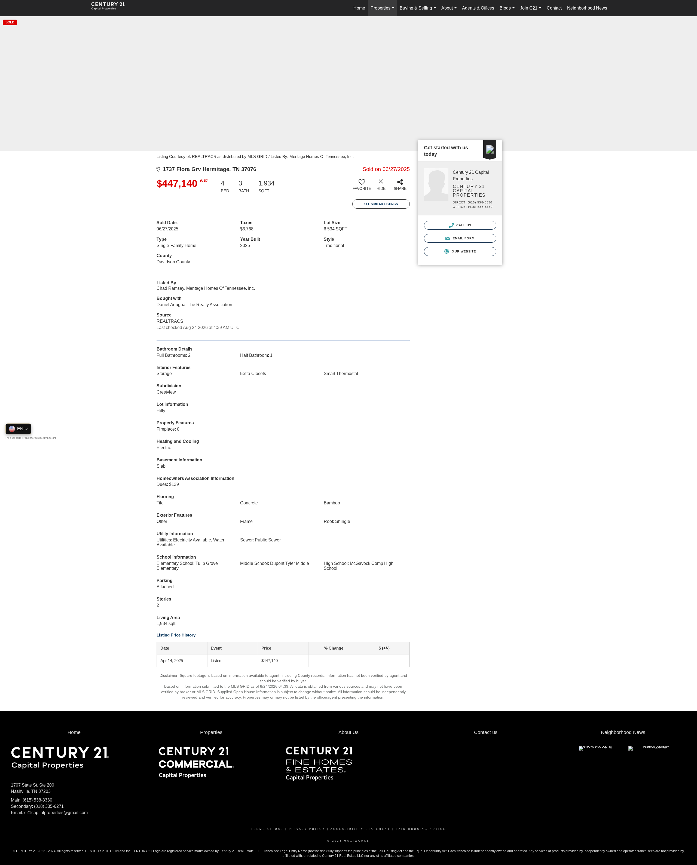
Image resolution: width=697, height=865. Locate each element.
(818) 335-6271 (49, 806)
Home (359, 8)
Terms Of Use (267, 829)
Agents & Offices (478, 8)
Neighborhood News (587, 8)
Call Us (463, 225)
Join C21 (531, 11)
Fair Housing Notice (421, 829)
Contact (554, 8)
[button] (18, 429)
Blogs (508, 11)
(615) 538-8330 (37, 800)
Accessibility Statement (360, 829)
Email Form (463, 238)
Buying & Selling (419, 11)
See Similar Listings (381, 204)
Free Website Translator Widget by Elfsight (30, 437)
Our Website (463, 251)
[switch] (361, 187)
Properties (383, 11)
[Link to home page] (110, 8)
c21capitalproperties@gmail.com (56, 812)
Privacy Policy (307, 829)
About (450, 11)
